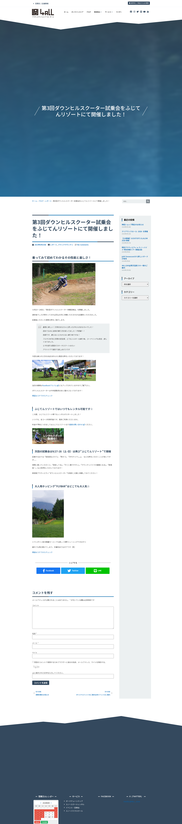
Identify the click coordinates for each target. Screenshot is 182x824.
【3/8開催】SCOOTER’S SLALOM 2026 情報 (135, 239)
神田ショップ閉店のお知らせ (133, 224)
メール (35, 643)
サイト (34, 652)
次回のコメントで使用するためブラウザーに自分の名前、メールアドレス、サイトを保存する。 (70, 662)
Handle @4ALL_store (132, 801)
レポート (48, 201)
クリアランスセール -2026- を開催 (135, 231)
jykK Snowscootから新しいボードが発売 (135, 257)
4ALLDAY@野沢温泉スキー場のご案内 (135, 266)
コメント (35, 605)
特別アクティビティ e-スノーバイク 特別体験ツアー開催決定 (134, 248)
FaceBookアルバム (49, 385)
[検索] (148, 201)
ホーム (66, 12)
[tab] (76, 3)
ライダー (119, 12)
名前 (34, 633)
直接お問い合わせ (76, 424)
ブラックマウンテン (65, 244)
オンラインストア (77, 12)
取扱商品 (97, 12)
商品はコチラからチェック (42, 395)
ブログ (88, 12)
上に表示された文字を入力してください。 (48, 673)
